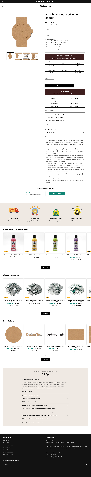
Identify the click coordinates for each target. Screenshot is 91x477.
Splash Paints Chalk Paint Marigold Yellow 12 (34, 255)
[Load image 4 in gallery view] (34, 56)
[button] (2, 6)
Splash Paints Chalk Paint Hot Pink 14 (13, 254)
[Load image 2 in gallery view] (18, 56)
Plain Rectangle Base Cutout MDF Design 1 (76, 347)
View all (45, 267)
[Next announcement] (62, 1)
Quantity (46, 78)
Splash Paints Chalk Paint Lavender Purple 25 (76, 255)
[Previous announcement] (28, 1)
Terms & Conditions (8, 445)
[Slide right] (39, 56)
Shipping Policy (7, 447)
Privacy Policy (6, 440)
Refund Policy (6, 442)
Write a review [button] (57, 193)
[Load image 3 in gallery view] (26, 56)
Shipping (53, 24)
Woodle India (43, 473)
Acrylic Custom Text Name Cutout (55, 346)
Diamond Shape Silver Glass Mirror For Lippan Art (34, 301)
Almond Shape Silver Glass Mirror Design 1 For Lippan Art (76, 301)
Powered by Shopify (50, 473)
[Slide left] (4, 56)
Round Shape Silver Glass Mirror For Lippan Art (13, 301)
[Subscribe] (25, 464)
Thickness (47, 33)
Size (45, 27)
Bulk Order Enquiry (8, 454)
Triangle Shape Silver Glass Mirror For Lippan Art (55, 301)
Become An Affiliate (8, 452)
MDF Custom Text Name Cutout (34, 346)
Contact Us (6, 449)
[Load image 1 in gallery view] (10, 56)
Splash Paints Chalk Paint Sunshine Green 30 (55, 255)
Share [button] (47, 124)
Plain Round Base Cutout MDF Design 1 (13, 346)
